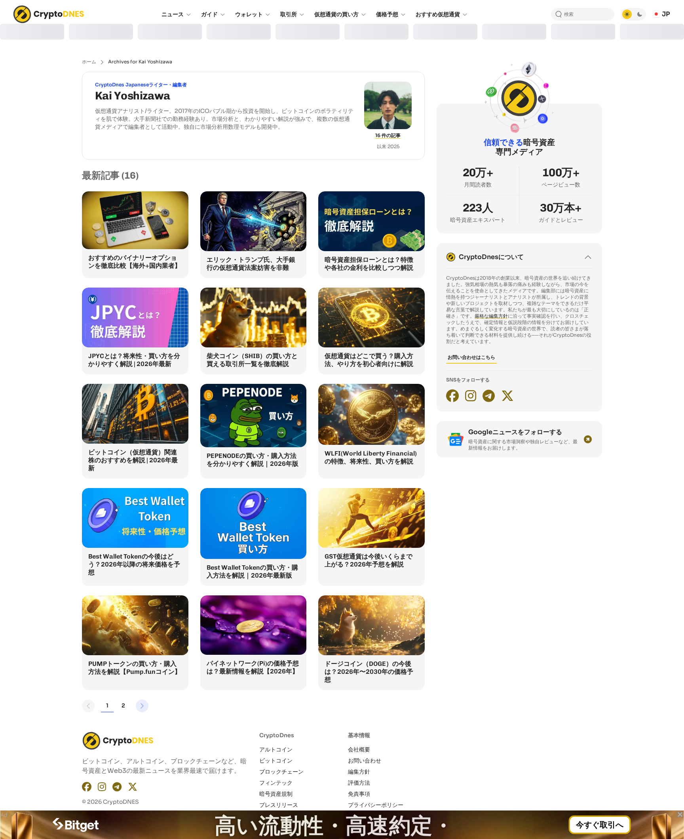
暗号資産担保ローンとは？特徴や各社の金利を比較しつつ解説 (369, 263)
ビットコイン (276, 760)
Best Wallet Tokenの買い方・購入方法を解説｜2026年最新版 (252, 571)
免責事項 (359, 793)
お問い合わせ (364, 760)
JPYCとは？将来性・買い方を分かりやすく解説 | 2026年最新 (134, 360)
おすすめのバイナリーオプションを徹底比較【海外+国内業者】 (134, 261)
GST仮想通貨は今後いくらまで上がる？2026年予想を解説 (368, 560)
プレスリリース (278, 804)
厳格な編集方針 (491, 316)
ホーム (89, 62)
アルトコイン (276, 749)
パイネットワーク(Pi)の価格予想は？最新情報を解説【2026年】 (253, 667)
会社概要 (359, 749)
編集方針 (359, 771)
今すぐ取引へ (599, 824)
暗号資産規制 (276, 793)
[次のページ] (142, 706)
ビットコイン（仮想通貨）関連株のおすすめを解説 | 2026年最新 (133, 460)
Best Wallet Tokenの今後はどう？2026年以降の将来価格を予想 (134, 564)
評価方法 (359, 782)
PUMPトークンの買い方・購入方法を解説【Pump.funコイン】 (134, 667)
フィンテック (276, 782)
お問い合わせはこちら (471, 357)
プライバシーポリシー (375, 804)
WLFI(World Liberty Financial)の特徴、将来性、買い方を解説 (371, 457)
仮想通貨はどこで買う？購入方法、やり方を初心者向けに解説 (369, 360)
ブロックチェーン (281, 771)
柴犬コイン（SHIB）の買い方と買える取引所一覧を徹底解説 (252, 360)
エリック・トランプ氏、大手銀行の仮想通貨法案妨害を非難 (251, 263)
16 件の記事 (388, 135)
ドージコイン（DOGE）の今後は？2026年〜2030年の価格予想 (369, 671)
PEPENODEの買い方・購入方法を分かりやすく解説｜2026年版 (252, 459)
